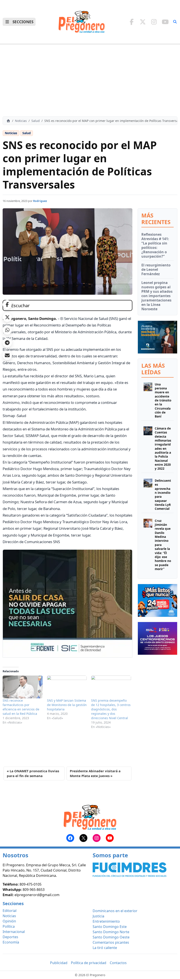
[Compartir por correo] (7, 355)
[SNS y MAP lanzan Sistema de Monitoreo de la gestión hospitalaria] (67, 687)
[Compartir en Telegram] (7, 342)
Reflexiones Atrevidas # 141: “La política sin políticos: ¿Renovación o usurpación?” (155, 245)
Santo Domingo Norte (111, 931)
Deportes (10, 936)
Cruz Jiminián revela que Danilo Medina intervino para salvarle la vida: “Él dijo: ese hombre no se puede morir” (163, 545)
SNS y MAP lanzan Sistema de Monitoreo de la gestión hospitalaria (67, 704)
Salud (35, 121)
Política (9, 926)
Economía (11, 942)
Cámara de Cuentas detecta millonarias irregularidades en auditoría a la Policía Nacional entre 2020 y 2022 (163, 448)
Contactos (118, 962)
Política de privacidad (88, 962)
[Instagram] (154, 21)
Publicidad (58, 962)
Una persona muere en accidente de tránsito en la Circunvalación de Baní (163, 400)
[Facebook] (131, 21)
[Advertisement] (90, 80)
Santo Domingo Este (110, 926)
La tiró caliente (105, 947)
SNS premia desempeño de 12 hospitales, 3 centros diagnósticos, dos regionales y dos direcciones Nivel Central (111, 709)
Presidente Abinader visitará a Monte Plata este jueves (95, 773)
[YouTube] (165, 21)
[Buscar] (175, 22)
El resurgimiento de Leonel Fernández (156, 269)
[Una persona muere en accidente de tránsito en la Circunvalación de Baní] (148, 400)
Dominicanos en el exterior (115, 910)
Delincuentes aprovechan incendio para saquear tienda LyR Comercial (163, 495)
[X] (143, 21)
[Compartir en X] (7, 317)
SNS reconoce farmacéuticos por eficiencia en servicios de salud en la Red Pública (21, 707)
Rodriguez (40, 201)
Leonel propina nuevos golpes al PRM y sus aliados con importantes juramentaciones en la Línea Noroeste (157, 295)
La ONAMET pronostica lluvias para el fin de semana (33, 773)
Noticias (21, 121)
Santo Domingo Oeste (111, 937)
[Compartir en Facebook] (7, 304)
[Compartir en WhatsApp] (7, 330)
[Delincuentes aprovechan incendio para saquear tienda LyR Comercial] (148, 495)
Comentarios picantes (111, 942)
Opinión (9, 921)
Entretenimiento (106, 921)
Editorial (9, 910)
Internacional (14, 931)
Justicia (98, 916)
